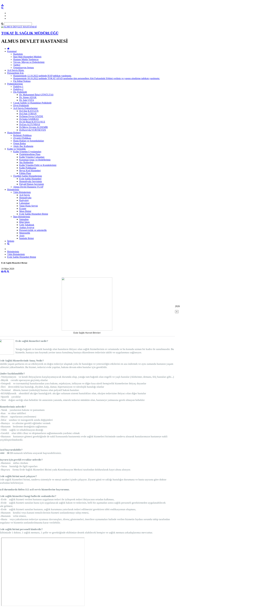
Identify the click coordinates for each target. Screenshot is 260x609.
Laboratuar (24, 203)
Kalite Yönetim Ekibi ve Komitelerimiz (37, 165)
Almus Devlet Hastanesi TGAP (28, 187)
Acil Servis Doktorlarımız (25, 108)
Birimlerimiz (13, 189)
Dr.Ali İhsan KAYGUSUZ (32, 121)
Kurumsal (12, 51)
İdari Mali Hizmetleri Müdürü (27, 56)
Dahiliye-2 (18, 89)
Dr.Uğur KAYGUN (29, 111)
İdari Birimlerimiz (21, 216)
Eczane (22, 208)
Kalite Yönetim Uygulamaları (27, 151)
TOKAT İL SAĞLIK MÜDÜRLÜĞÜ (29, 33)
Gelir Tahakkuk (26, 224)
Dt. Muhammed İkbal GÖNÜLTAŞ (36, 94)
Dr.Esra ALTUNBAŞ (29, 124)
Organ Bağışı (19, 143)
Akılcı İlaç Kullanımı (23, 146)
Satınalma (24, 219)
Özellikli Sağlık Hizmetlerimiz (27, 176)
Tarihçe (16, 65)
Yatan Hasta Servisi (28, 206)
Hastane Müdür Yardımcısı (26, 59)
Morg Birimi (25, 211)
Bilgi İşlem (24, 222)
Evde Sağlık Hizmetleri (30, 178)
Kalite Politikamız (27, 168)
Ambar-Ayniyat (26, 227)
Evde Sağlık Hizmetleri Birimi (33, 214)
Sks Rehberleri (26, 162)
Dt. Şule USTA (26, 100)
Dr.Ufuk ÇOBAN (28, 113)
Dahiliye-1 (18, 86)
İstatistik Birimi (26, 238)
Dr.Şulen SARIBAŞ (29, 119)
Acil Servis (24, 195)
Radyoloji (24, 200)
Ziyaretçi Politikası (22, 138)
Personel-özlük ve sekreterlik (33, 230)
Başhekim (18, 54)
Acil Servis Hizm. (15, 70)
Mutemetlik (24, 233)
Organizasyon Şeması (23, 67)
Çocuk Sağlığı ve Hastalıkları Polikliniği (32, 103)
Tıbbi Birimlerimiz (22, 192)
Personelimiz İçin (15, 73)
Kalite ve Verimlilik (16, 149)
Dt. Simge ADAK (28, 97)
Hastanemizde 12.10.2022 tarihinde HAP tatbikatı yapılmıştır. (42, 75)
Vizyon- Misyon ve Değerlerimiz (29, 62)
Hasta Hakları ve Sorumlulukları (28, 140)
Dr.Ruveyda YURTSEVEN (32, 130)
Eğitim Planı (25, 173)
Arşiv (22, 235)
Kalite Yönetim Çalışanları (31, 157)
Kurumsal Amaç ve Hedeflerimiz (35, 159)
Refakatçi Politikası (22, 135)
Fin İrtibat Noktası (22, 81)
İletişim (10, 241)
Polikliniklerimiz (15, 84)
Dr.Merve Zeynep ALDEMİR (33, 127)
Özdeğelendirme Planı (29, 154)
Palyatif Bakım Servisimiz (31, 184)
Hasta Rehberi (14, 132)
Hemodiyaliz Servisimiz (30, 181)
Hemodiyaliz (25, 197)
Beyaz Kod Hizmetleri (30, 170)
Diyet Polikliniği (21, 105)
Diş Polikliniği (20, 92)
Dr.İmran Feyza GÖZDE (31, 116)
